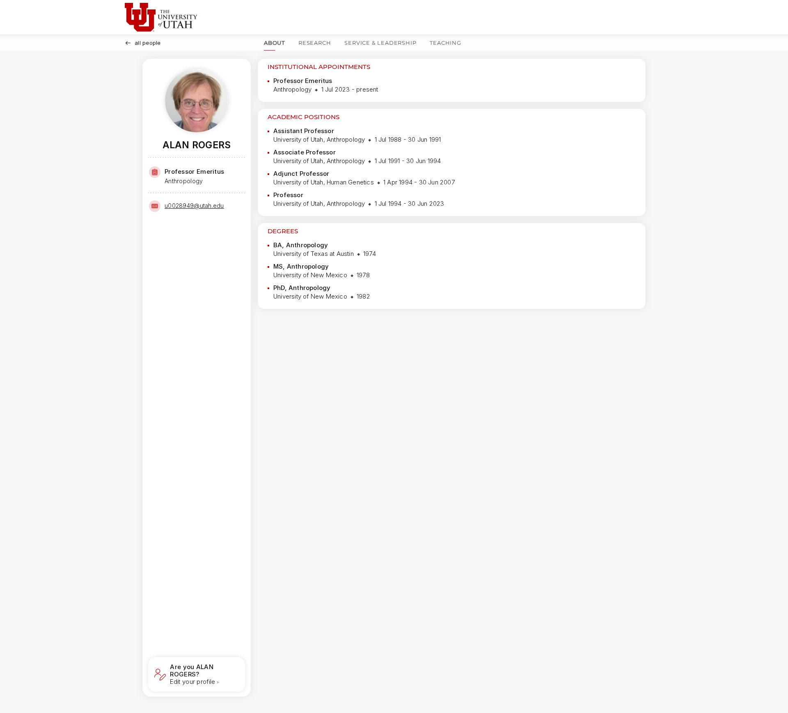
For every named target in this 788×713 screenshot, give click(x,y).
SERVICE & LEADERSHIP (380, 42)
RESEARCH (314, 42)
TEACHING (445, 42)
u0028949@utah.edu (194, 205)
